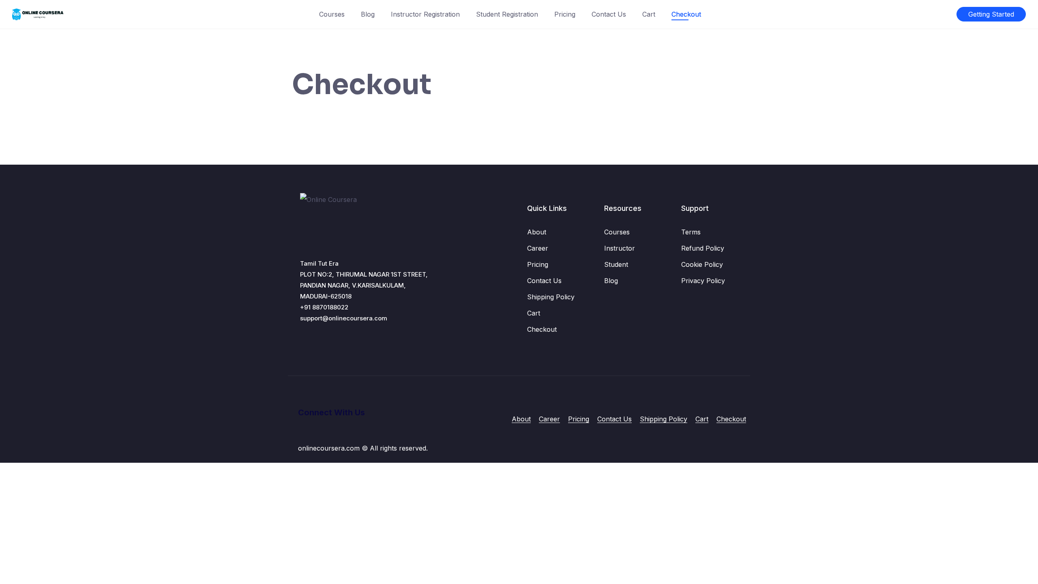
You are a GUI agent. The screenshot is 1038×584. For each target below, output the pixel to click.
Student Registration (507, 14)
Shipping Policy (551, 297)
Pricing (564, 14)
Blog (368, 14)
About (536, 232)
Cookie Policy (702, 264)
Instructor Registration (425, 14)
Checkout (686, 14)
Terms (691, 232)
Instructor (619, 248)
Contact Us (609, 14)
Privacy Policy (703, 281)
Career (537, 248)
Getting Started (991, 14)
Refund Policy (702, 248)
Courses (332, 14)
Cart (648, 14)
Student (616, 264)
